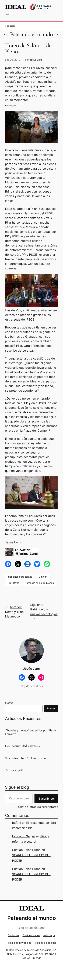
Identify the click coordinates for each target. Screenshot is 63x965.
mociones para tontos (20, 576)
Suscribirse (46, 798)
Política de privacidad (19, 942)
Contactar (13, 935)
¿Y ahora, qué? (14, 770)
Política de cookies (45, 942)
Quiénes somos (31, 935)
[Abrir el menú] (7, 15)
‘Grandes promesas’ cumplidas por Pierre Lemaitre (30, 732)
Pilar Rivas (13, 582)
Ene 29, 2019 (12, 59)
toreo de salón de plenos (40, 582)
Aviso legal (49, 935)
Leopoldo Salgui (23, 836)
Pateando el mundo (31, 34)
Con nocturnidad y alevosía (22, 746)
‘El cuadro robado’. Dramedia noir (26, 758)
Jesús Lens (36, 59)
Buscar (9, 702)
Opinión (42, 576)
